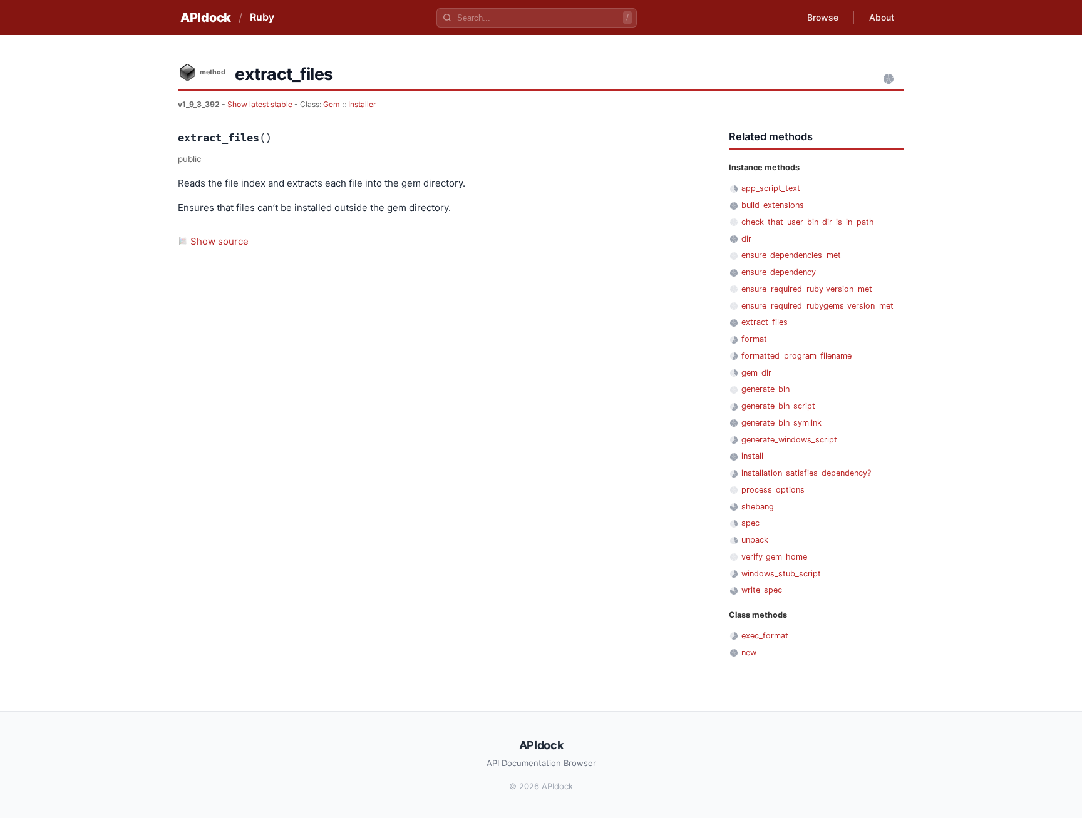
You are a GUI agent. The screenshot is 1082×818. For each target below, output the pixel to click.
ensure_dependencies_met (791, 255)
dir (746, 238)
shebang (757, 506)
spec (750, 523)
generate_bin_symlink (781, 422)
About (881, 17)
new (748, 652)
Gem (331, 104)
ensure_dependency (778, 272)
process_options (773, 489)
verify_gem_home (774, 556)
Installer (362, 104)
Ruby (262, 17)
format (754, 339)
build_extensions (772, 205)
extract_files (764, 322)
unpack (754, 539)
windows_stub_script (781, 573)
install (752, 456)
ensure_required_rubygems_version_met (817, 305)
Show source (219, 241)
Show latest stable (260, 104)
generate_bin (765, 389)
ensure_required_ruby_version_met (806, 289)
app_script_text (770, 188)
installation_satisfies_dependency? (806, 473)
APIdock (205, 17)
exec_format (764, 635)
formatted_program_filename (796, 355)
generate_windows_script (789, 439)
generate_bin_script (778, 406)
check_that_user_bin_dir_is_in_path (807, 222)
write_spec (761, 590)
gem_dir (756, 372)
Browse (822, 17)
